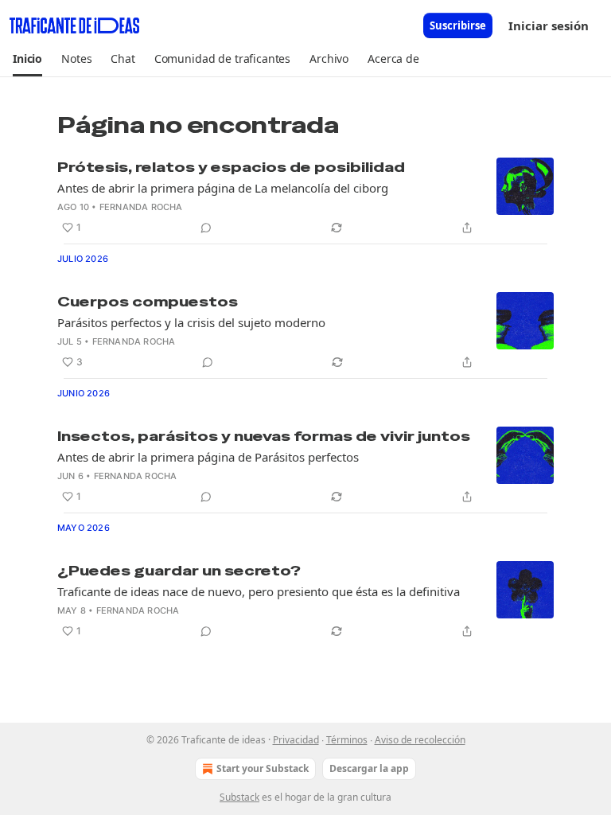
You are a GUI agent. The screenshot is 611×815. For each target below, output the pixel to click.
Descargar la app (369, 768)
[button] (27, 58)
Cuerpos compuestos (147, 301)
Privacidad (296, 740)
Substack (239, 797)
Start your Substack (262, 768)
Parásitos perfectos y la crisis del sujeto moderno (191, 322)
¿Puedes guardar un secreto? (179, 570)
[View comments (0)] (206, 227)
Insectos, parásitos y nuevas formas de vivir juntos (263, 436)
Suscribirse (458, 25)
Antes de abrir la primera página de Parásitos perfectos (208, 457)
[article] (305, 197)
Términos (347, 740)
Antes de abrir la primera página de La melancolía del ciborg (222, 188)
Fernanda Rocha (141, 207)
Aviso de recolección (420, 740)
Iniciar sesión (548, 25)
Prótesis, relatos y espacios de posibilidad (231, 167)
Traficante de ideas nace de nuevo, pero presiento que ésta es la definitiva (258, 591)
